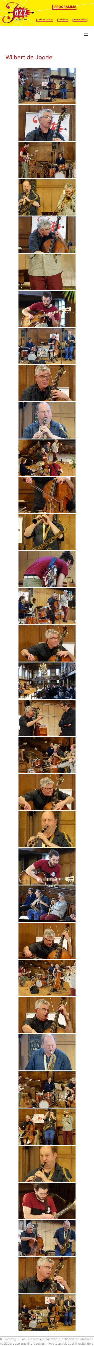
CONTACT (63, 20)
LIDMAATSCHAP (45, 20)
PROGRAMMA (65, 7)
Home (13, 35)
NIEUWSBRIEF (80, 20)
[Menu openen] (86, 35)
